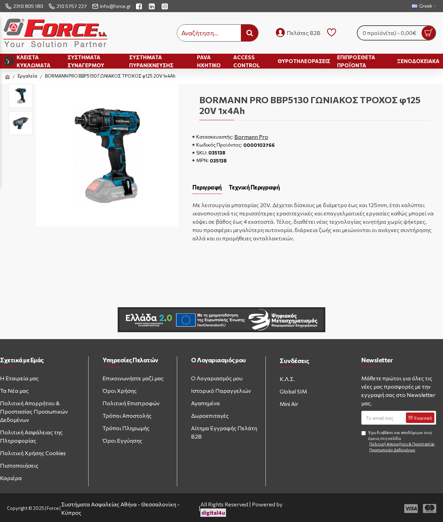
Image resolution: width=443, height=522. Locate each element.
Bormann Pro (251, 136)
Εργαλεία (27, 76)
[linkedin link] (152, 6)
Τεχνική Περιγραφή (254, 187)
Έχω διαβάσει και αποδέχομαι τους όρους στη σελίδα (401, 441)
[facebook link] (139, 6)
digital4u (213, 512)
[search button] (249, 33)
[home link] (7, 76)
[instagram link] (165, 6)
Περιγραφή (207, 187)
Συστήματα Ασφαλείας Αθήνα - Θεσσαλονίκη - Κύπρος (120, 508)
